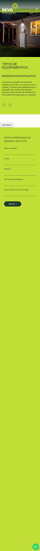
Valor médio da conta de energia (16, 190)
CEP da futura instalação (13, 179)
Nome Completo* (10, 148)
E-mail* (7, 159)
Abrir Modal (6, 125)
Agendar (11, 204)
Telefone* (7, 169)
